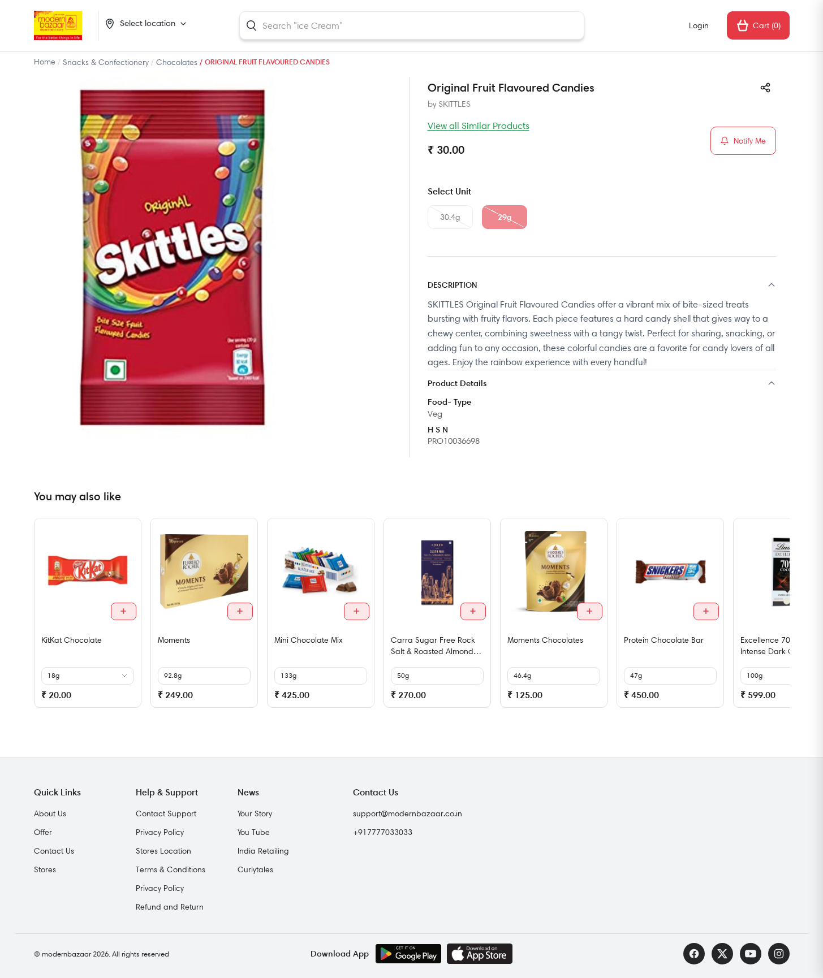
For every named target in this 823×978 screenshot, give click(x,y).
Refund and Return (170, 907)
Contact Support (166, 813)
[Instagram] (779, 953)
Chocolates (176, 62)
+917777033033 (382, 832)
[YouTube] (750, 953)
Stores (45, 869)
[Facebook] (694, 953)
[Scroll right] (779, 617)
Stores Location (163, 851)
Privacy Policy (160, 832)
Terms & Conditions (170, 869)
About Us (50, 813)
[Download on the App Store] (479, 953)
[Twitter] (722, 953)
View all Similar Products (478, 125)
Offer (43, 832)
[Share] (765, 87)
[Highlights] (602, 384)
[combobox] (412, 25)
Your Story (255, 813)
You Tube (254, 832)
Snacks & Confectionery (106, 62)
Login (699, 25)
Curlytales (255, 869)
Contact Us (54, 851)
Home (44, 62)
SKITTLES (454, 104)
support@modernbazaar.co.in (407, 813)
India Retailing (263, 851)
